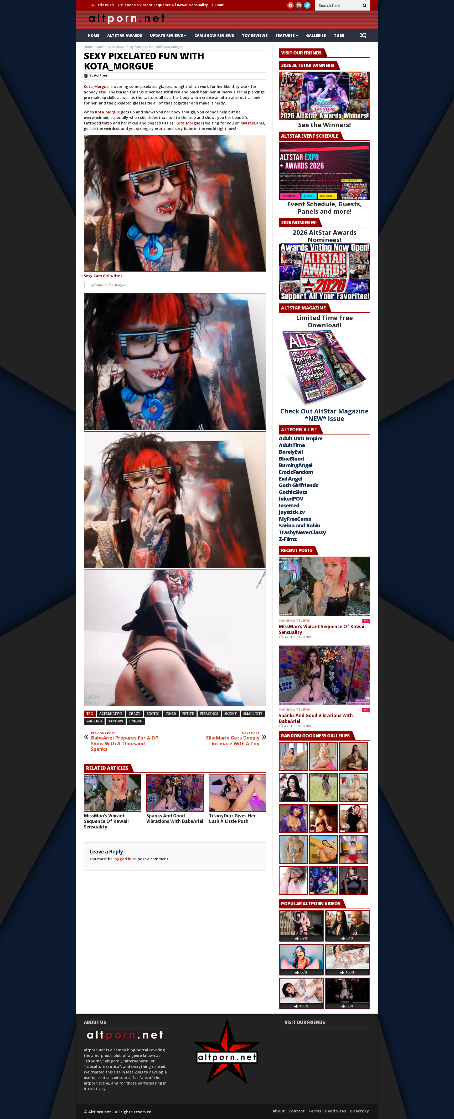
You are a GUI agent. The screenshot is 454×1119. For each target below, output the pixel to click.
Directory (359, 1110)
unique (135, 721)
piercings (209, 714)
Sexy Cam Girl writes (103, 275)
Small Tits (252, 714)
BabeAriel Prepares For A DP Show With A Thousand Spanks (124, 741)
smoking (94, 721)
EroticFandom (296, 472)
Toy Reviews (255, 35)
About (278, 1110)
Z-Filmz (288, 538)
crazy (134, 714)
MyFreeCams (252, 123)
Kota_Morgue (96, 86)
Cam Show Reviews (214, 35)
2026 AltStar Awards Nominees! (325, 236)
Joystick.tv (292, 512)
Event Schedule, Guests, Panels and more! (324, 207)
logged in (122, 858)
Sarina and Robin (299, 525)
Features (285, 35)
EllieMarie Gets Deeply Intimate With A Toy (232, 739)
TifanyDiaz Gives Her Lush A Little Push (232, 818)
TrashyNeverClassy (302, 532)
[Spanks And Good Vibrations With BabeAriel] (175, 793)
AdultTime (292, 445)
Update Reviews (166, 35)
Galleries (316, 35)
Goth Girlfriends (298, 485)
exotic (153, 714)
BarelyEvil (291, 451)
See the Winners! (324, 124)
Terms (314, 1110)
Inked (171, 714)
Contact (296, 1110)
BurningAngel (295, 465)
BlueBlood (291, 458)
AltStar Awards (124, 35)
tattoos (115, 721)
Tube (339, 35)
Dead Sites (335, 1110)
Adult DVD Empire (300, 438)
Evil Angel (290, 478)
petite (188, 714)
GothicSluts (293, 492)
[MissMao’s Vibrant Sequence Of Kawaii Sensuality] (112, 793)
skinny (230, 714)
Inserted (289, 505)
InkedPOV (291, 498)
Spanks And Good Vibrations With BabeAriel (195, 4)
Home (93, 35)
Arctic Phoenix (297, 637)
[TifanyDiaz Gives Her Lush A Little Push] (237, 793)
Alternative (110, 714)
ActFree (100, 75)
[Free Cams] (175, 203)
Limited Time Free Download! (324, 321)
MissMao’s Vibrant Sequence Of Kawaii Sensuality (105, 4)
